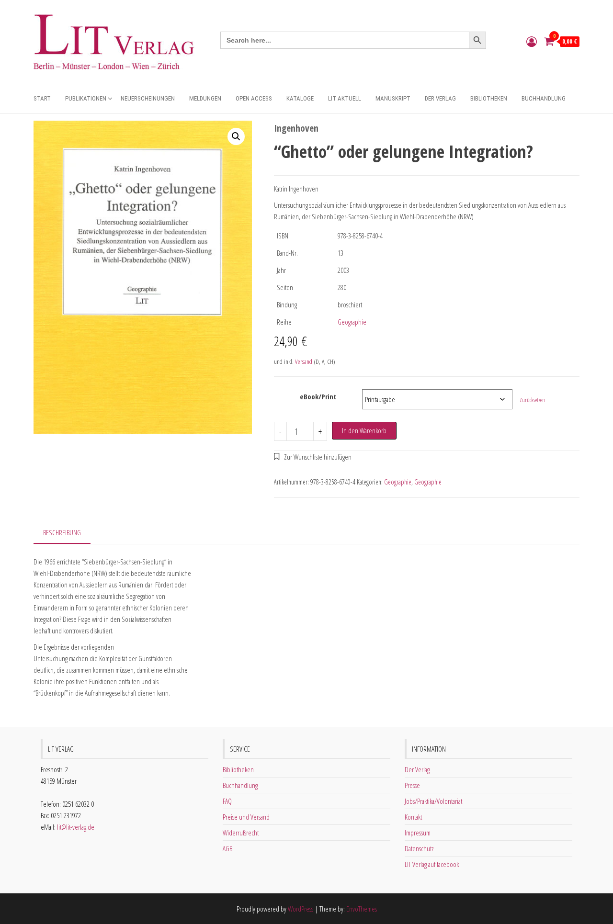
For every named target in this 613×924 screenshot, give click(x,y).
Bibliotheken (488, 98)
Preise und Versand (246, 817)
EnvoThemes (361, 908)
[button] (236, 136)
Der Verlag (440, 98)
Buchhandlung (544, 98)
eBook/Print (318, 396)
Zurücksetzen (532, 400)
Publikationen (85, 98)
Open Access (254, 98)
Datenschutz (419, 848)
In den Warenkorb (364, 430)
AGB (227, 848)
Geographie (352, 322)
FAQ (227, 801)
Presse (412, 785)
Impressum (418, 832)
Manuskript (392, 98)
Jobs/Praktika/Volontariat (433, 801)
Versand (303, 361)
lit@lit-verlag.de (75, 827)
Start (42, 98)
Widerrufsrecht (241, 832)
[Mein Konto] (531, 41)
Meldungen (205, 98)
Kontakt (413, 817)
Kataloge (300, 98)
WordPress (300, 908)
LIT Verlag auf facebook (432, 864)
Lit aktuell (344, 98)
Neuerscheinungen (148, 98)
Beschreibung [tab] (62, 532)
